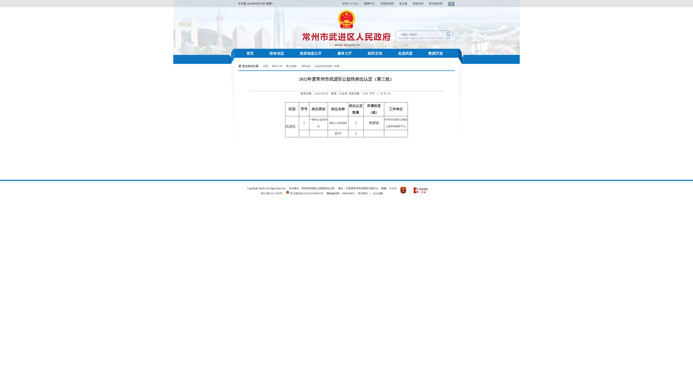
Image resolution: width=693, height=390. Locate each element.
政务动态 (277, 53)
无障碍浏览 (387, 3)
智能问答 (418, 3)
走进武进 (405, 53)
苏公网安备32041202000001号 (306, 193)
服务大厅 (344, 53)
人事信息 (305, 66)
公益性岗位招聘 (323, 66)
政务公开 (277, 66)
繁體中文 (369, 3)
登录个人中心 (350, 3)
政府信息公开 (311, 53)
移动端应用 (436, 3)
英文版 (403, 3)
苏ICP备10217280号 (273, 193)
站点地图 (378, 193)
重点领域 (291, 66)
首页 (250, 53)
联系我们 (363, 193)
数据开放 (435, 53)
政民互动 (375, 53)
